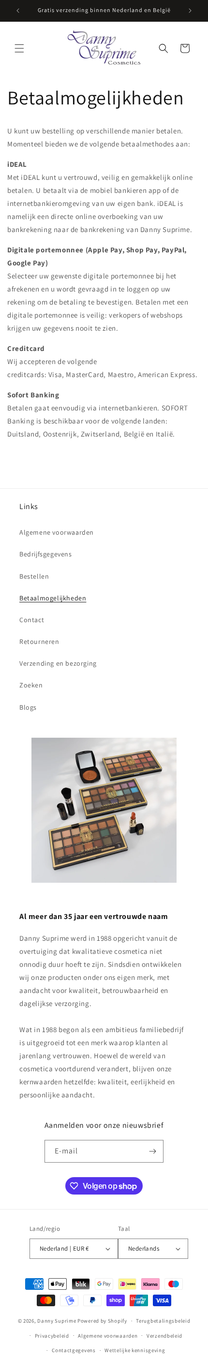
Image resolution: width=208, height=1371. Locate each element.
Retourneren (39, 641)
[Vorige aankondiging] (18, 10)
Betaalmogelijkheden (52, 598)
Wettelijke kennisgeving (134, 1350)
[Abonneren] (152, 1151)
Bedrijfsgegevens (45, 554)
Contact (31, 619)
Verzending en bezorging (58, 663)
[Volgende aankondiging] (190, 10)
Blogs (28, 707)
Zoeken (31, 685)
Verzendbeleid (164, 1335)
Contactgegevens (74, 1350)
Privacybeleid (52, 1335)
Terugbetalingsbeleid (163, 1320)
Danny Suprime (56, 1320)
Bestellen (34, 576)
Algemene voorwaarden (56, 532)
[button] (19, 48)
